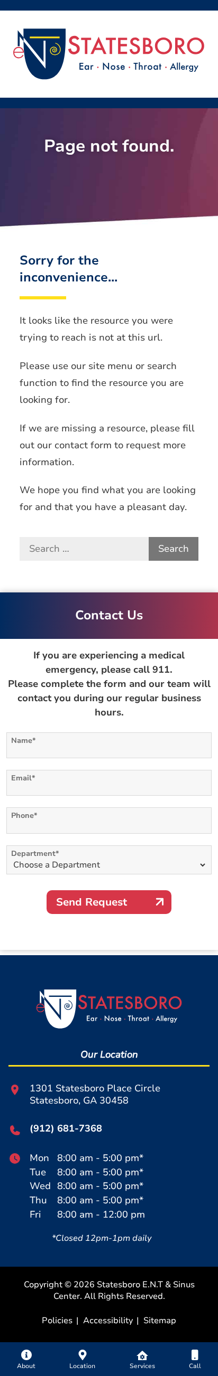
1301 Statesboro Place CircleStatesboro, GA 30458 (95, 1094)
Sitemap (159, 1320)
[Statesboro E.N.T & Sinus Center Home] (109, 53)
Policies (57, 1320)
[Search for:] (84, 549)
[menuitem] (26, 1359)
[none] (26, 1359)
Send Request (91, 902)
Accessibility (108, 1320)
